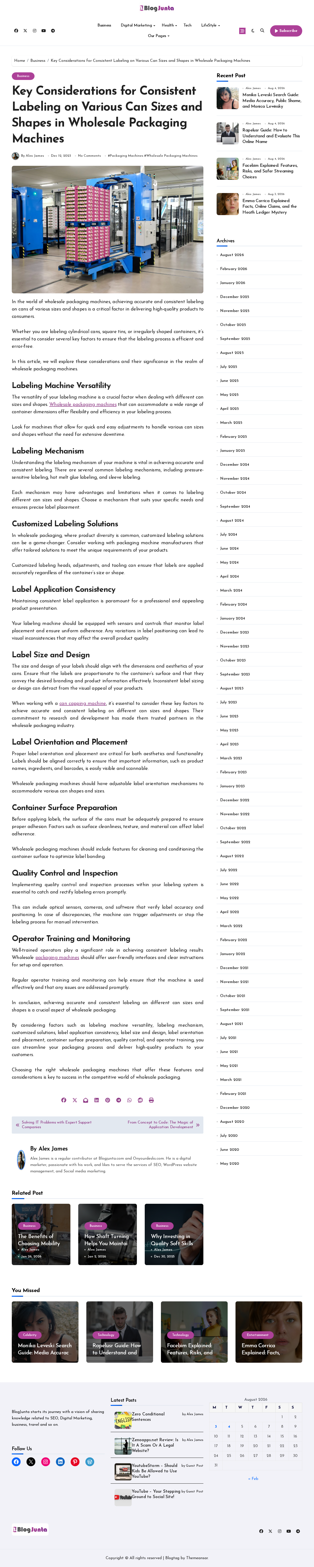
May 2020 (229, 1164)
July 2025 (228, 367)
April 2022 (229, 912)
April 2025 (229, 409)
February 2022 (233, 940)
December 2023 (234, 633)
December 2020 (235, 1108)
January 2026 (232, 283)
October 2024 (233, 493)
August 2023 (232, 688)
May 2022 (229, 898)
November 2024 (235, 479)
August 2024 (232, 521)
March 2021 (231, 1080)
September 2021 (234, 1010)
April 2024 (229, 577)
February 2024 (233, 605)
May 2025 (229, 395)
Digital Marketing (136, 25)
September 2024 (235, 507)
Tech (187, 25)
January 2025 (232, 451)
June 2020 (229, 1150)
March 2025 (231, 423)
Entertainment (258, 1335)
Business (104, 25)
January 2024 (232, 619)
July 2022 (228, 870)
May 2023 (229, 730)
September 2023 (235, 674)
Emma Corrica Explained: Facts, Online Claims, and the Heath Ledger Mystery (269, 207)
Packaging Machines (126, 156)
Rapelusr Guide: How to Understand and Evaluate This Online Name (271, 136)
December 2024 (234, 465)
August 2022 (232, 856)
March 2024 (231, 591)
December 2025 (234, 297)
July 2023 (228, 702)
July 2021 (228, 1038)
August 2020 (232, 1122)
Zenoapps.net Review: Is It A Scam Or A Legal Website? (155, 1445)
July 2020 (229, 1136)
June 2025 (229, 381)
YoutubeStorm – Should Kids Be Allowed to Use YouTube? (154, 1471)
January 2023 (232, 786)
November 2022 (235, 814)
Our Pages (157, 36)
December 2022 (234, 800)
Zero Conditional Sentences (148, 1417)
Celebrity (30, 1335)
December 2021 (234, 968)
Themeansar (197, 1558)
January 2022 (232, 954)
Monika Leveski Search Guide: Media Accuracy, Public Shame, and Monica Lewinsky (271, 101)
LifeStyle (209, 25)
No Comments (89, 156)
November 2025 (235, 311)
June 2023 (229, 716)
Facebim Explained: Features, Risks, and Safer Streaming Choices (270, 172)
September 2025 (235, 339)
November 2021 (234, 982)
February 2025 (233, 437)
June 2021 (229, 1052)
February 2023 (233, 772)
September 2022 (235, 842)
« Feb (253, 1479)
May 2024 (229, 563)
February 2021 (233, 1094)
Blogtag (172, 1558)
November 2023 (234, 646)
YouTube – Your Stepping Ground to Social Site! (156, 1494)
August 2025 (232, 353)
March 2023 (231, 758)
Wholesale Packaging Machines (171, 156)
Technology (106, 1335)
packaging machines (57, 957)
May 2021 (229, 1066)
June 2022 (229, 884)
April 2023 (229, 744)
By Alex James (32, 156)
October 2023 (233, 660)
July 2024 (228, 535)
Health (168, 25)
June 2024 (229, 549)
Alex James (53, 1149)
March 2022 (231, 926)
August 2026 (232, 255)
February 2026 (233, 269)
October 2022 (233, 828)
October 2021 (232, 996)
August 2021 (231, 1024)
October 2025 (233, 325)
